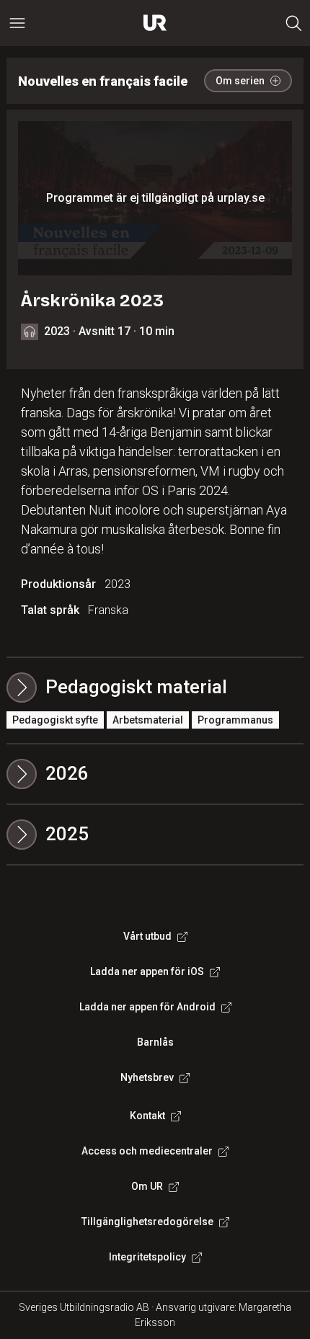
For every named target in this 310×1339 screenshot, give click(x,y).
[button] (155, 774)
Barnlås (155, 1042)
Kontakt (147, 1115)
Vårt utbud (147, 936)
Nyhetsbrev (147, 1077)
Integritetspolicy (147, 1257)
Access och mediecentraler (147, 1151)
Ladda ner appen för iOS (147, 971)
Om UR (147, 1186)
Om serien (240, 80)
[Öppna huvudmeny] (17, 23)
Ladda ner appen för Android (147, 1007)
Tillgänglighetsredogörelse (147, 1221)
